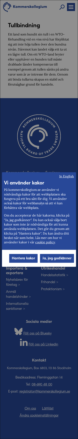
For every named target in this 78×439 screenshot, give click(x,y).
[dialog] (39, 219)
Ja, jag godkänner (57, 258)
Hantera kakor (23, 258)
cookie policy (45, 242)
